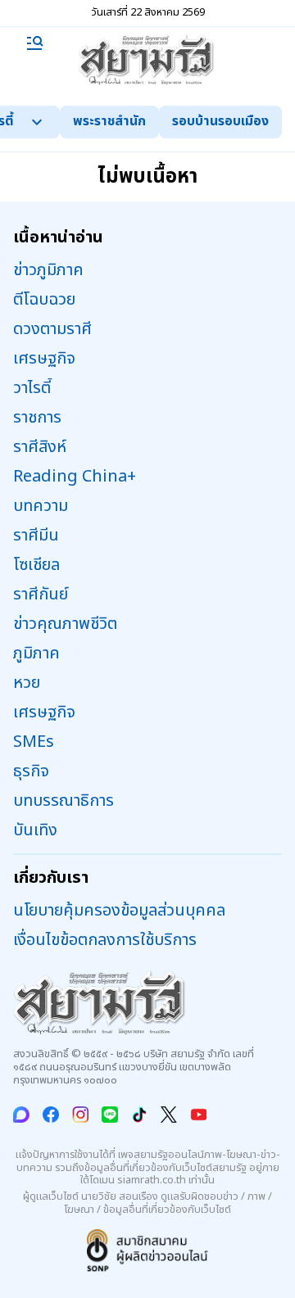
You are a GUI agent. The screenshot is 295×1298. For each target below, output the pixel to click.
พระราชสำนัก (109, 121)
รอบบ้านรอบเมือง (220, 121)
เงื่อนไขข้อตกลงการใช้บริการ (105, 940)
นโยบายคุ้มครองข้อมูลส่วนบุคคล (119, 910)
